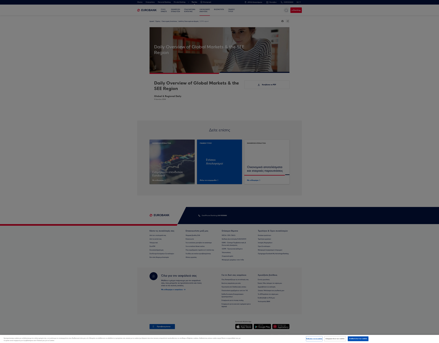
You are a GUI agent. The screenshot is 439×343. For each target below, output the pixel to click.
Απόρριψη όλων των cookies (335, 339)
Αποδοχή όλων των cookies (358, 339)
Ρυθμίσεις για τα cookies (314, 339)
